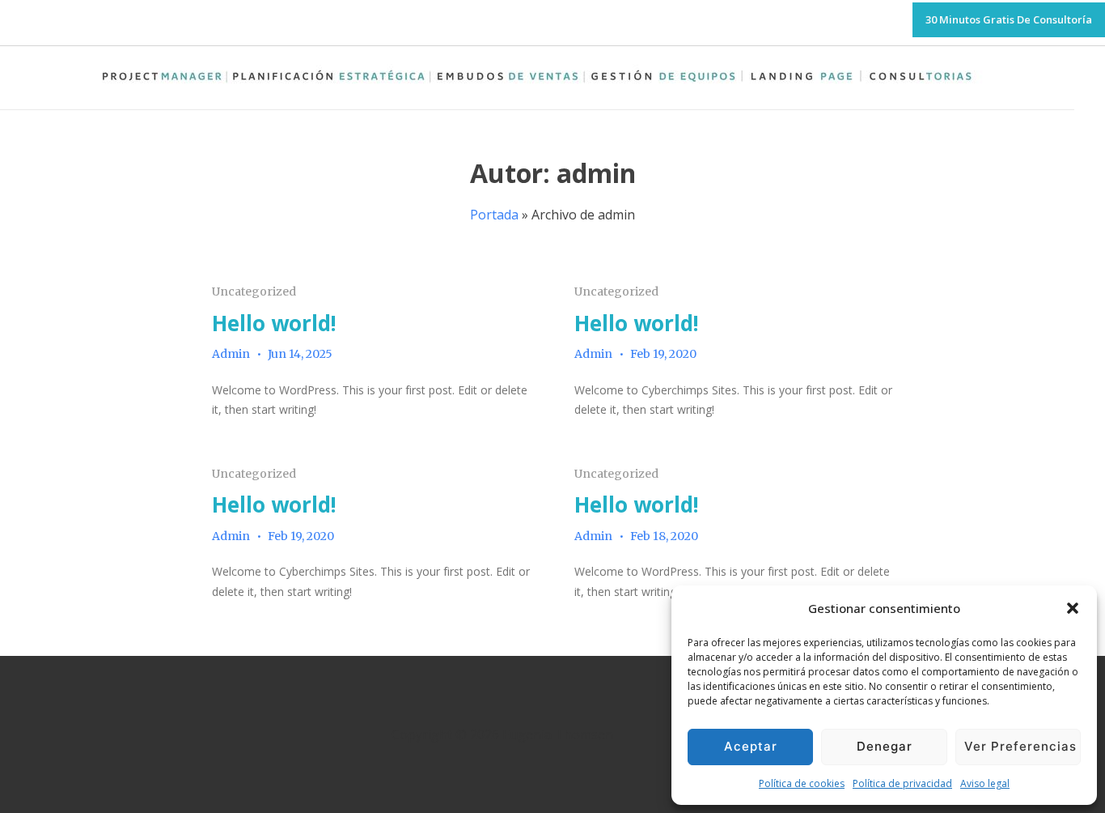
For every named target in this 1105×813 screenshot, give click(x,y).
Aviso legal (985, 783)
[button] (1073, 608)
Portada (494, 214)
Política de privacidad (902, 783)
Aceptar (750, 746)
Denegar (884, 746)
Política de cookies (802, 783)
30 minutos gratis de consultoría (1008, 19)
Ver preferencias (1020, 746)
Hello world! (274, 323)
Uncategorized (254, 291)
